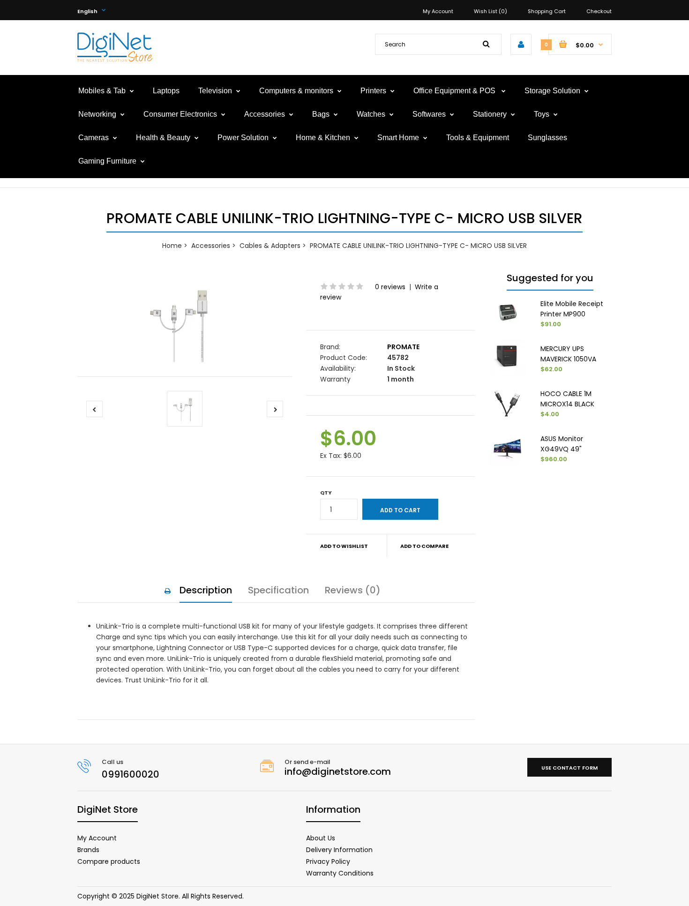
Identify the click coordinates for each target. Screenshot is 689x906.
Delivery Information (339, 849)
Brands (88, 849)
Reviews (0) (353, 590)
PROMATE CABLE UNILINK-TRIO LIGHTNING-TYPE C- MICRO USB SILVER (418, 245)
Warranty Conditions (340, 873)
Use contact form (569, 767)
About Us (320, 838)
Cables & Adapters (270, 245)
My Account (438, 11)
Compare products (108, 861)
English (87, 11)
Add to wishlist (344, 546)
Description (206, 590)
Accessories (210, 245)
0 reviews (390, 287)
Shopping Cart (547, 11)
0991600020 (130, 774)
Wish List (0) (490, 11)
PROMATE (403, 347)
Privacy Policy (328, 861)
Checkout (599, 11)
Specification (278, 590)
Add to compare (424, 546)
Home (172, 245)
